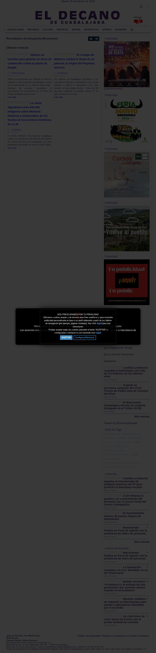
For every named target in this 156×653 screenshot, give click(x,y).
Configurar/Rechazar (84, 337)
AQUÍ (99, 323)
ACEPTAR (66, 337)
